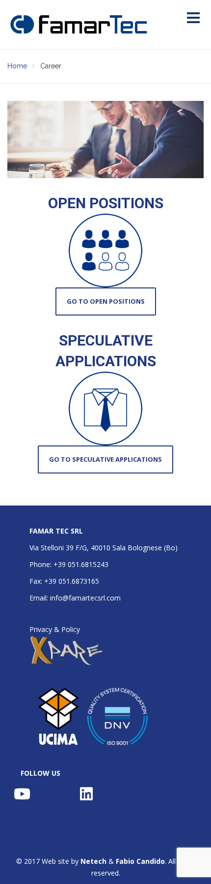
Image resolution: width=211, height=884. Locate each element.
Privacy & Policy (54, 629)
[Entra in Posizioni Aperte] (105, 301)
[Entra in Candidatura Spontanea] (105, 459)
